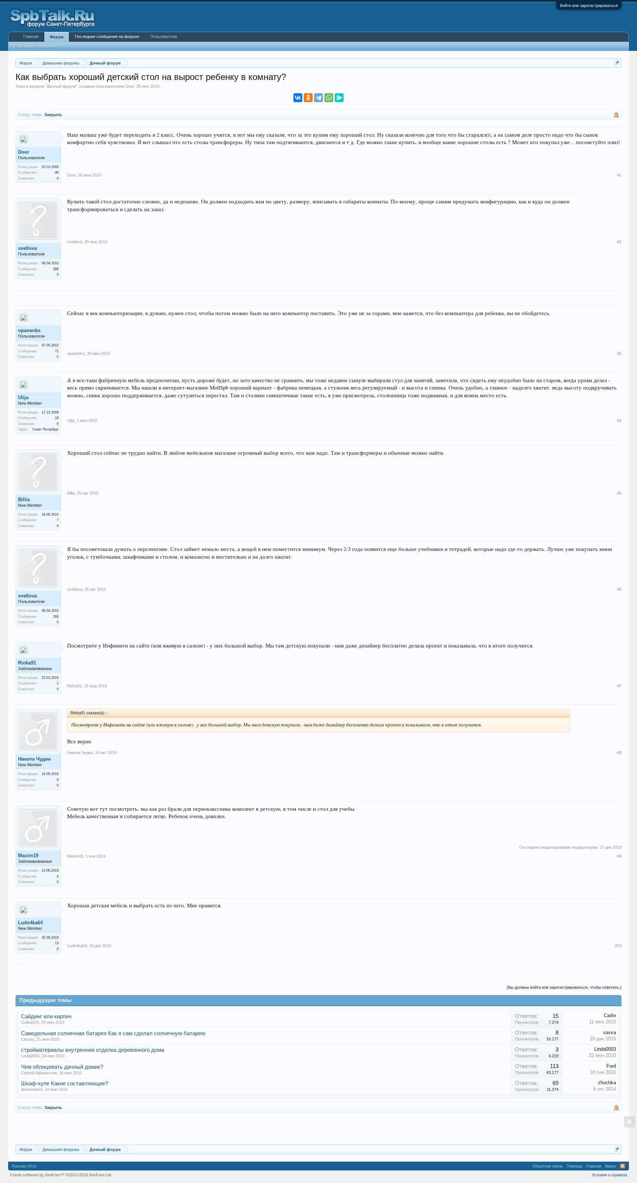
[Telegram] (318, 97)
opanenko (29, 330)
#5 (619, 493)
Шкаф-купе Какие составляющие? (64, 1083)
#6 (619, 589)
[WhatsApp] (328, 97)
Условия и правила (609, 1175)
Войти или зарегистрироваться (589, 5)
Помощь (574, 1166)
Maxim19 (28, 855)
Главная (30, 36)
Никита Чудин (34, 759)
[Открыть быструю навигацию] (617, 62)
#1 (619, 175)
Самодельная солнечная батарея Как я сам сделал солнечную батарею (113, 1033)
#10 (618, 945)
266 (56, 269)
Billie (24, 499)
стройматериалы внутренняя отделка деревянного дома (92, 1050)
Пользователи (163, 36)
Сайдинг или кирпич (46, 1016)
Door (129, 86)
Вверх (610, 1166)
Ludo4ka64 (30, 922)
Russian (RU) (24, 1166)
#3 (619, 353)
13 (57, 943)
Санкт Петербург (45, 429)
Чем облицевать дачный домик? (62, 1067)
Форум (56, 37)
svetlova (27, 248)
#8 (619, 752)
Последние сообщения (36, 46)
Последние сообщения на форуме (107, 36)
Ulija (23, 397)
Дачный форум (61, 86)
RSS (622, 1166)
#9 (619, 856)
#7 (619, 686)
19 (57, 418)
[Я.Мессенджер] (339, 97)
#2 (619, 242)
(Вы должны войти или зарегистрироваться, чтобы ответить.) (564, 987)
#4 (619, 420)
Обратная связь (548, 1166)
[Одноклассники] (308, 97)
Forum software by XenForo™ (61, 1175)
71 (57, 351)
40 (57, 172)
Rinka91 (27, 663)
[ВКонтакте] (297, 97)
